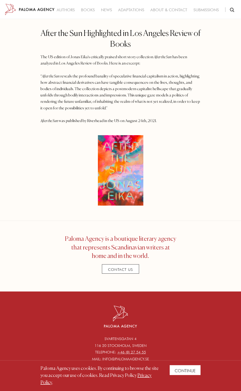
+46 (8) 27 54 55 (131, 352)
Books (88, 10)
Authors (66, 10)
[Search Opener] (232, 10)
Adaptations (131, 10)
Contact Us (120, 269)
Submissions (206, 10)
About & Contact (168, 10)
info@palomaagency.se (125, 359)
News (106, 10)
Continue (185, 370)
